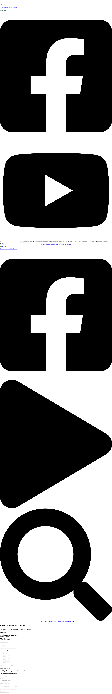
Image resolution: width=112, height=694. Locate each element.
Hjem (39, 621)
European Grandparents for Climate (9, 686)
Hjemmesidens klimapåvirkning (8, 648)
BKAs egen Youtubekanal (7, 665)
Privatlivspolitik (4, 645)
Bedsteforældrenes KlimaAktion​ (8, 249)
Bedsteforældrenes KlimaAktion (8, 7)
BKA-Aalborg (7, 661)
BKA (4, 653)
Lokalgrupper (50, 244)
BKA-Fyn (6, 655)
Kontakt (63, 244)
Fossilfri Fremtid (4, 692)
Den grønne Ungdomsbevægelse (8, 689)
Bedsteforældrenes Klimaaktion (8, 2)
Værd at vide (57, 244)
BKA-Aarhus (6, 662)
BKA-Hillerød (7, 656)
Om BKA (43, 244)
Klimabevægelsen (4, 683)
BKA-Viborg (6, 659)
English (67, 621)
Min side (68, 244)
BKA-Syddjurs (7, 658)
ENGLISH (3, 10)
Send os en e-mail (4, 642)
